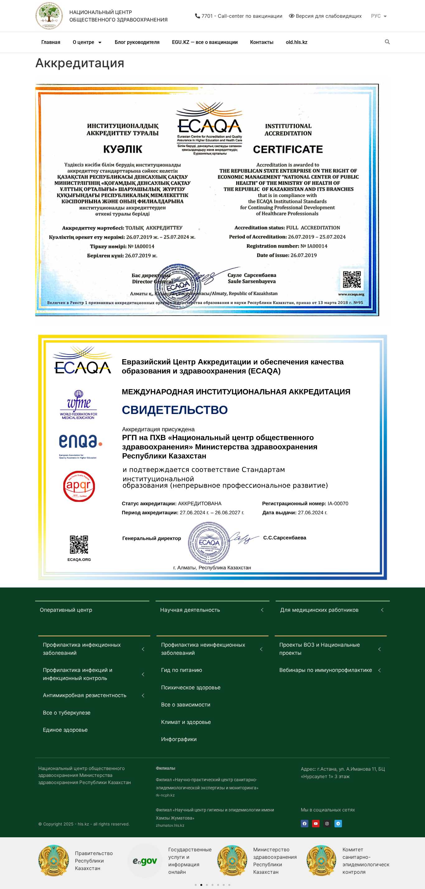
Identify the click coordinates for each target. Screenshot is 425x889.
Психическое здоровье (191, 687)
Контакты (261, 42)
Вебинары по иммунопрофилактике (325, 670)
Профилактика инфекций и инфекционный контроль (77, 674)
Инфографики (179, 739)
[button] (196, 885)
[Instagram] (327, 823)
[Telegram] (338, 823)
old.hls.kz (296, 42)
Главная (50, 42)
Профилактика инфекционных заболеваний (82, 649)
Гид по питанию (181, 670)
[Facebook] (304, 823)
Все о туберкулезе (67, 713)
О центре (83, 42)
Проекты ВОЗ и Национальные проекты (319, 649)
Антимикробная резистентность (84, 695)
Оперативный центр (66, 610)
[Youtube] (316, 823)
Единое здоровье (65, 730)
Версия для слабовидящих (328, 16)
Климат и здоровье (186, 722)
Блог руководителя (137, 42)
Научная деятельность (190, 610)
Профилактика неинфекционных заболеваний (203, 649)
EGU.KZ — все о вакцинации (205, 42)
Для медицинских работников (319, 610)
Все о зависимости (185, 704)
